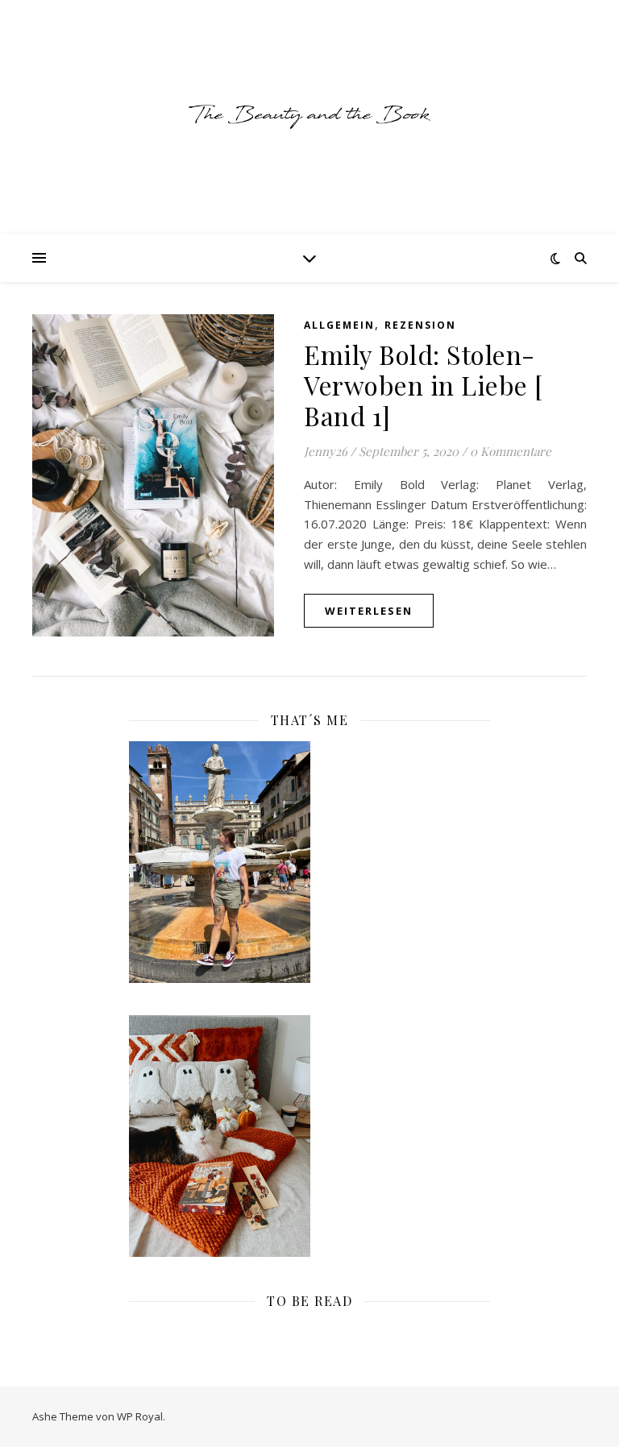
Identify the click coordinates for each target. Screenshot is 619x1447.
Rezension (420, 325)
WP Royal (140, 1416)
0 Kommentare (510, 451)
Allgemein (339, 325)
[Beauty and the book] (309, 116)
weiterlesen (369, 610)
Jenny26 (325, 451)
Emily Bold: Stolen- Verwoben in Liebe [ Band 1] (423, 385)
